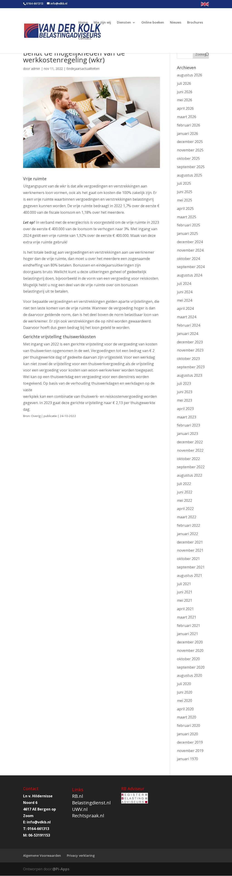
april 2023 (185, 408)
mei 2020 (184, 700)
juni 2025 (184, 191)
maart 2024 (186, 316)
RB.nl (77, 796)
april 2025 (185, 208)
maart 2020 (186, 717)
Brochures (195, 22)
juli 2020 (184, 683)
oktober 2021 (188, 558)
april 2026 (185, 108)
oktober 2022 (188, 458)
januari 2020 (187, 733)
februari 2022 (188, 525)
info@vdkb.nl (39, 822)
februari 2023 (188, 425)
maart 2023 (186, 417)
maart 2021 (186, 617)
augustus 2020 (189, 675)
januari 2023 (187, 433)
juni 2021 (184, 592)
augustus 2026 (189, 75)
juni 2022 (184, 492)
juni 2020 (184, 692)
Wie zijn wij (102, 22)
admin (35, 68)
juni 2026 (184, 91)
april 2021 (185, 608)
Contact (84, 38)
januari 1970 (187, 758)
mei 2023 (184, 400)
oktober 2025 (188, 158)
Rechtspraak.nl (88, 816)
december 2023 (190, 342)
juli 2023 (184, 383)
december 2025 (190, 141)
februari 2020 (188, 725)
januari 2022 (187, 533)
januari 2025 (187, 233)
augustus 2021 (189, 575)
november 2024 (190, 250)
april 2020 (185, 708)
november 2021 (190, 550)
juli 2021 (184, 583)
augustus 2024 (189, 275)
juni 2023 (184, 391)
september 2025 (191, 166)
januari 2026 (187, 133)
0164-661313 (34, 3)
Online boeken (152, 22)
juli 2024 (184, 283)
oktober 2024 (188, 258)
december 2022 (190, 441)
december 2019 (190, 742)
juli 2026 (184, 83)
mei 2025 (184, 200)
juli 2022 (184, 483)
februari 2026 (188, 125)
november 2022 (190, 450)
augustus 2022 (189, 475)
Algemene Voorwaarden (42, 855)
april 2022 (185, 508)
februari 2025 (188, 225)
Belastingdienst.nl (91, 803)
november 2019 (190, 750)
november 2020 (190, 650)
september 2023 (191, 366)
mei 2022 (184, 500)
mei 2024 (184, 300)
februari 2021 (188, 625)
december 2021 (190, 542)
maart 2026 (186, 116)
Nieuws (175, 22)
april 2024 (185, 308)
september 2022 (191, 466)
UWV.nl (79, 809)
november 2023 (190, 350)
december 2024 (190, 241)
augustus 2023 (189, 375)
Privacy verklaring (81, 855)
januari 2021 (187, 633)
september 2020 (191, 667)
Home (83, 22)
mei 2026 (184, 99)
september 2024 (191, 266)
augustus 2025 (189, 175)
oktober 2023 (188, 358)
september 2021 (191, 567)
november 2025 (190, 150)
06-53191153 (39, 835)
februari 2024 (188, 325)
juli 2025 (184, 183)
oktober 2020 (188, 658)
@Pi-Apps (60, 868)
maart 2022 (186, 516)
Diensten (124, 22)
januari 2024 (187, 333)
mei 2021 (184, 600)
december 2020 (190, 642)
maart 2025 (186, 216)
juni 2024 (184, 291)
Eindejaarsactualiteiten (82, 68)
